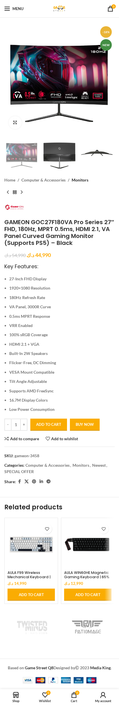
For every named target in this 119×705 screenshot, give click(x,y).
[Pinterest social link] (34, 481)
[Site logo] (59, 8)
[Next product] (21, 192)
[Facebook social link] (19, 481)
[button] (31, 595)
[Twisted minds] (32, 627)
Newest (99, 465)
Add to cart (48, 424)
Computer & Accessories (43, 179)
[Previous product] (7, 192)
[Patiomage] (87, 627)
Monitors (80, 179)
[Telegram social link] (48, 481)
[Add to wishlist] (47, 529)
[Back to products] (14, 192)
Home (9, 179)
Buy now (85, 424)
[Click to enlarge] (15, 122)
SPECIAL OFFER (19, 471)
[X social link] (26, 481)
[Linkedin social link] (41, 481)
